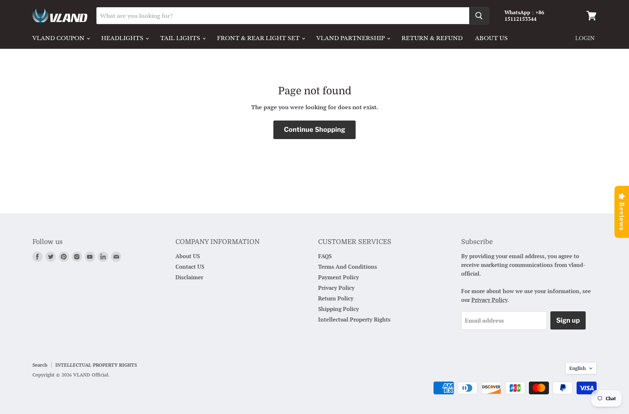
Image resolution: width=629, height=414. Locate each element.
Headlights (123, 38)
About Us (491, 38)
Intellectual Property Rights (354, 319)
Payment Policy (338, 277)
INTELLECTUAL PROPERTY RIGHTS (96, 365)
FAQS (325, 256)
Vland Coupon (59, 38)
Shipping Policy (338, 308)
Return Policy (335, 298)
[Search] (479, 15)
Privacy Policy (336, 287)
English (577, 368)
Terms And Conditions (347, 266)
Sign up (568, 320)
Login (585, 38)
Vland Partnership (351, 38)
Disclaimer (189, 277)
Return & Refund (432, 38)
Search (39, 365)
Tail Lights (181, 38)
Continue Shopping (314, 129)
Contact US (189, 266)
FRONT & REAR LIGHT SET (259, 38)
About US (187, 256)
